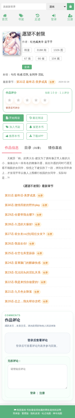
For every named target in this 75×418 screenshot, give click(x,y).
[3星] (27, 100)
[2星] (18, 100)
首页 (5, 19)
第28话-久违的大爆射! (22, 224)
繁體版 (25, 413)
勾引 (13, 74)
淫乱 (41, 74)
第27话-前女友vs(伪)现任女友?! (28, 233)
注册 (70, 19)
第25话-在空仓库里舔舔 (23, 253)
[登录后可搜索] (70, 6)
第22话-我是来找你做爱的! (25, 282)
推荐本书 (14, 135)
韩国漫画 (21, 410)
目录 (33, 148)
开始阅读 (14, 117)
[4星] (36, 100)
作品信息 (12, 148)
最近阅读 (37, 117)
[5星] (44, 100)
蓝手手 (48, 41)
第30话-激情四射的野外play (26, 205)
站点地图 (46, 413)
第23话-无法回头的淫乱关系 (26, 272)
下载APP (38, 135)
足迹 (37, 19)
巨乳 (26, 74)
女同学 (33, 74)
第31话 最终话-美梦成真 (35, 81)
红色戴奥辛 (37, 41)
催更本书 (38, 126)
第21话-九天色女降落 (22, 291)
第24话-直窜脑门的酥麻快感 (26, 262)
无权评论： (14, 360)
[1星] (9, 100)
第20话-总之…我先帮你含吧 (26, 301)
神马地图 (57, 413)
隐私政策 (35, 413)
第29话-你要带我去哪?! (23, 214)
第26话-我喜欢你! (19, 243)
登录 (54, 19)
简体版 (16, 413)
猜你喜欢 (55, 148)
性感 (19, 74)
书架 (21, 19)
